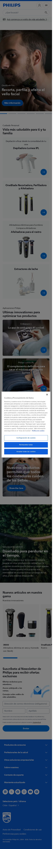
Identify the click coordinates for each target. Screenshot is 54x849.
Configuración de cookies (26, 438)
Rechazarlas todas (26, 445)
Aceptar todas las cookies (26, 451)
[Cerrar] (47, 394)
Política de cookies (38, 430)
